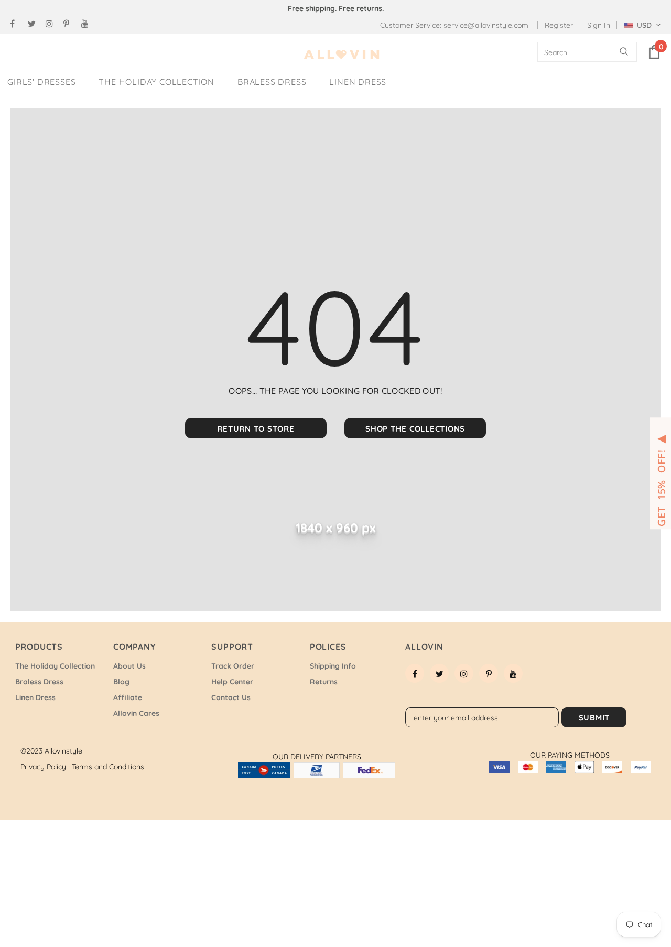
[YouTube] (87, 23)
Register (559, 25)
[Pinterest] (70, 23)
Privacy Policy (45, 766)
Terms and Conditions (108, 766)
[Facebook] (16, 23)
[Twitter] (34, 23)
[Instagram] (52, 23)
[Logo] (341, 55)
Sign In (598, 25)
